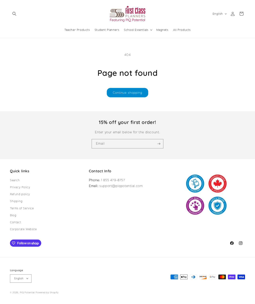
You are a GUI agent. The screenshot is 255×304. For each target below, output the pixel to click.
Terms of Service (22, 208)
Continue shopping (127, 93)
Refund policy (20, 194)
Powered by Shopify (47, 292)
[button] (14, 13)
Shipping (16, 201)
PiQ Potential (27, 292)
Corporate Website (23, 229)
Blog (13, 215)
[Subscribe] (158, 143)
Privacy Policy (20, 187)
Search (15, 180)
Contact (15, 222)
